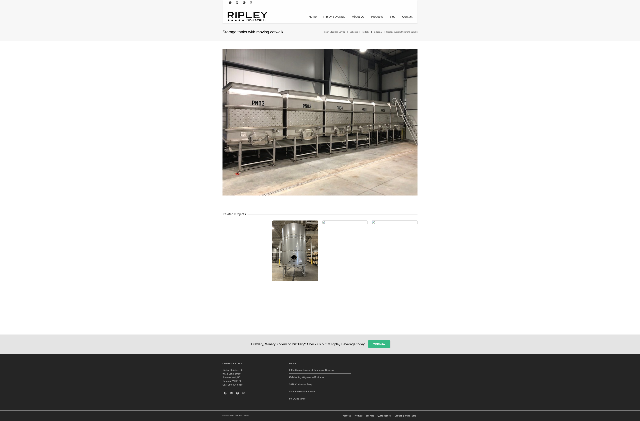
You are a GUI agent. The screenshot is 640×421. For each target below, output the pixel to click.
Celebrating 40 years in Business (306, 377)
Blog (393, 16)
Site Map (370, 416)
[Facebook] (230, 2)
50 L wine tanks (297, 398)
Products (377, 16)
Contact (407, 16)
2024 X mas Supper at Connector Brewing (311, 370)
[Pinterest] (244, 2)
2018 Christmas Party (300, 384)
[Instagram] (251, 2)
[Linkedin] (237, 2)
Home (313, 16)
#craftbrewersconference (302, 391)
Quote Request (384, 416)
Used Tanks (410, 416)
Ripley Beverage (334, 16)
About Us (358, 16)
